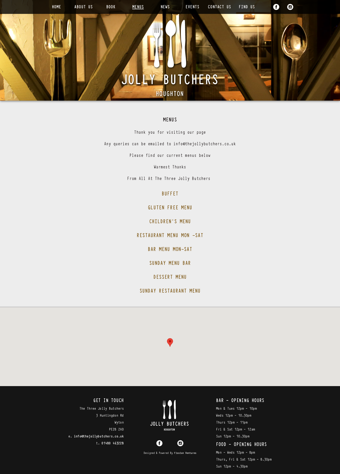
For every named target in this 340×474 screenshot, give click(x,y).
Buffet (170, 193)
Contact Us (219, 6)
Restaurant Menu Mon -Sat (170, 235)
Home (56, 6)
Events (192, 6)
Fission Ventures (185, 453)
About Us (83, 6)
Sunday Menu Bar (170, 262)
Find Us (247, 6)
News (165, 6)
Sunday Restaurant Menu (170, 290)
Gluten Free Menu (170, 207)
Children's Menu (170, 221)
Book (110, 6)
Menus (138, 6)
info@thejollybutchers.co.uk (99, 436)
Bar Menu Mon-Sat (170, 249)
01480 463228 (113, 443)
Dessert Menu (170, 276)
